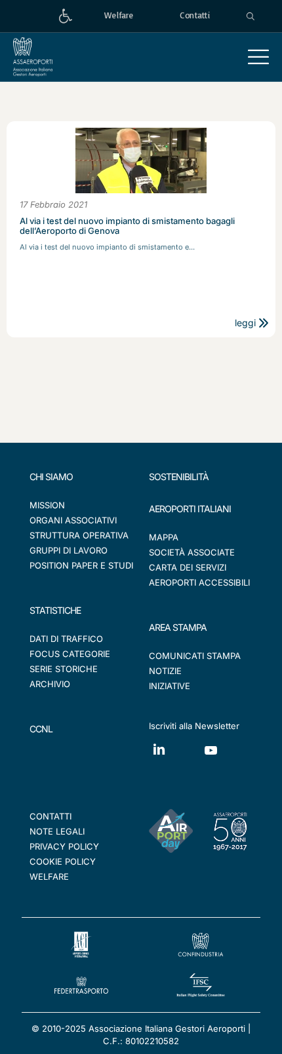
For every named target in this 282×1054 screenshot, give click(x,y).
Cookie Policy (63, 861)
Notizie (165, 671)
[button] (258, 57)
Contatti (50, 816)
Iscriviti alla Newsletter (194, 726)
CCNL (41, 728)
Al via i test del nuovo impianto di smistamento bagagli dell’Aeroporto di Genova (127, 226)
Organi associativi (73, 520)
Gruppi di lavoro (69, 550)
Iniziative (169, 686)
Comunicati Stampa (195, 655)
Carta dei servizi (187, 567)
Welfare (49, 876)
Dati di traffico (66, 638)
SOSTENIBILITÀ (179, 476)
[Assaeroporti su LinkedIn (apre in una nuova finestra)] (175, 759)
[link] (65, 16)
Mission (47, 505)
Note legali (57, 831)
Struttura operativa (79, 535)
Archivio (50, 684)
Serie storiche (64, 669)
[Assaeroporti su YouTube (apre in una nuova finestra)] (226, 760)
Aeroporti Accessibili (199, 582)
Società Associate (192, 552)
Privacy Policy (64, 846)
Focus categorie (70, 654)
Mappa (163, 537)
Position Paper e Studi (81, 565)
